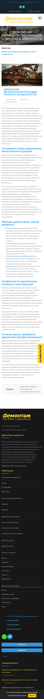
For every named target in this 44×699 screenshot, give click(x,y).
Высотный (6, 491)
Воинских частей (8, 594)
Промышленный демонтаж (12, 498)
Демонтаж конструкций (10, 517)
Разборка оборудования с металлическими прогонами (19, 671)
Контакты (22, 644)
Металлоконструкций (10, 522)
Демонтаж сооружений (10, 586)
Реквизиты (22, 650)
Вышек (4, 590)
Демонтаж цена (7, 546)
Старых (4, 575)
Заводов (5, 510)
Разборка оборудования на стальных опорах (20, 680)
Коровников (6, 602)
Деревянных (6, 579)
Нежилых (5, 562)
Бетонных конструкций (10, 528)
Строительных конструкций (12, 533)
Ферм (4, 606)
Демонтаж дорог (8, 540)
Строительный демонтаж (11, 477)
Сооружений (6, 487)
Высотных (5, 571)
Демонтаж (6, 48)
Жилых (4, 558)
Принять (32, 695)
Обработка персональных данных (14, 466)
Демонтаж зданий (8, 552)
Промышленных (8, 566)
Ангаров (5, 504)
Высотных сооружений (10, 598)
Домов (4, 483)
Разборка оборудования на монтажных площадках (17, 689)
